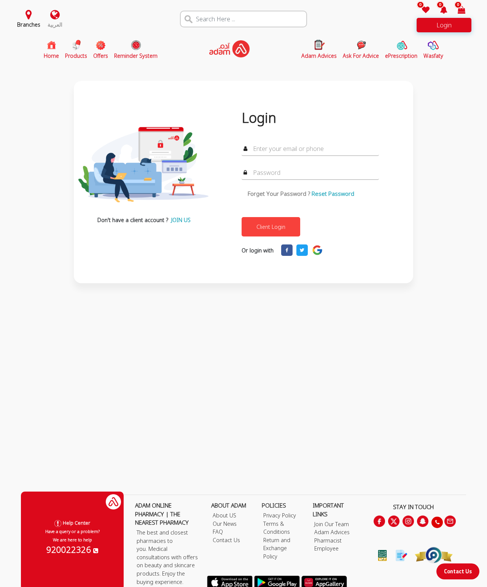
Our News (225, 523)
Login (444, 25)
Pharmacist (328, 540)
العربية (55, 24)
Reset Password (333, 193)
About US (224, 515)
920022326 (69, 549)
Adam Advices (332, 532)
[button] (439, 10)
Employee (326, 548)
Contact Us (458, 571)
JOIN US (181, 220)
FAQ (218, 531)
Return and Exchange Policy (276, 548)
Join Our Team (331, 524)
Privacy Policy (279, 515)
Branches (28, 24)
